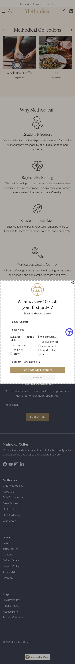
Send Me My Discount (37, 370)
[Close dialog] (73, 282)
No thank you (37, 377)
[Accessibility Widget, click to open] (69, 332)
